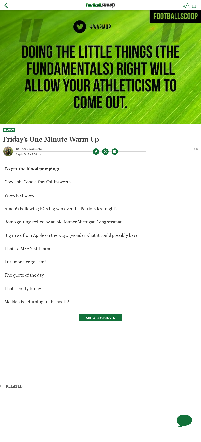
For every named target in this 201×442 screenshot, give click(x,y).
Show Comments (100, 318)
